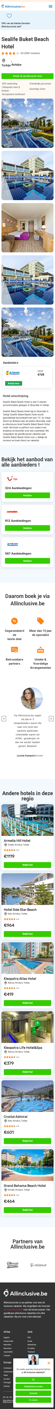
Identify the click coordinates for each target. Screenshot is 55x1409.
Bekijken (27, 495)
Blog (5, 1400)
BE (4, 1397)
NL (7, 1397)
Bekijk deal (13, 383)
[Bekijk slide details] (38, 1265)
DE (11, 1397)
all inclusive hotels (13, 1309)
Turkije (6, 65)
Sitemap (10, 1400)
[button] (51, 6)
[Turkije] (3, 60)
